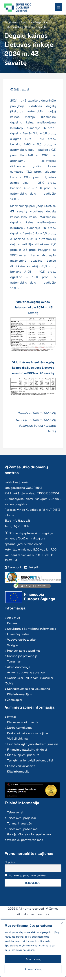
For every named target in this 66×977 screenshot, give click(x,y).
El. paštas (10, 862)
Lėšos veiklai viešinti (21, 766)
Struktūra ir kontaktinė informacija (31, 629)
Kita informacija (18, 771)
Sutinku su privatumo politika (27, 875)
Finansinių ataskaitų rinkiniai (27, 749)
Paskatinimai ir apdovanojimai (28, 733)
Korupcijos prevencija (22, 656)
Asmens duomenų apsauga (26, 672)
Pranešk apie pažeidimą (23, 651)
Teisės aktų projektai (21, 818)
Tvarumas (14, 661)
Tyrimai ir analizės (19, 823)
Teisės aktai (15, 812)
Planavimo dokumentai (23, 722)
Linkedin (33, 567)
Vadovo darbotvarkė (21, 640)
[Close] (62, 922)
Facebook (14, 567)
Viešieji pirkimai (17, 738)
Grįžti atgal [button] (21, 89)
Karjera (12, 623)
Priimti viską (33, 959)
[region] (33, 948)
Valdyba (12, 645)
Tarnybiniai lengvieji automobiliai (30, 760)
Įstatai (11, 717)
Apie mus (13, 618)
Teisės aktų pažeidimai (22, 829)
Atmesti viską (33, 969)
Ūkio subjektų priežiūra (23, 755)
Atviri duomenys (18, 667)
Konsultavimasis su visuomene (28, 689)
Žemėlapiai (14, 700)
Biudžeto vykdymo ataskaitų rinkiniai (33, 744)
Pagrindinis (11, 22)
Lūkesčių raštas (18, 634)
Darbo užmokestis (19, 728)
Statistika (26, 22)
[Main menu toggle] (58, 7)
